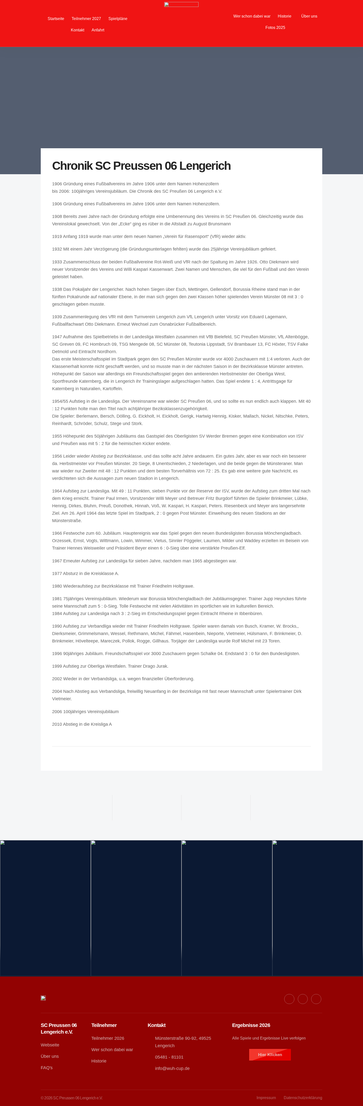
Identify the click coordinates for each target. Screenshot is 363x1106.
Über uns (309, 16)
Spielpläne (117, 19)
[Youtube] (303, 999)
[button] (286, 16)
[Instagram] (316, 999)
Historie (284, 16)
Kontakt (77, 30)
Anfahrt (98, 30)
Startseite (56, 19)
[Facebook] (289, 999)
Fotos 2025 (275, 27)
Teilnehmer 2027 (86, 19)
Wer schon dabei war (251, 16)
